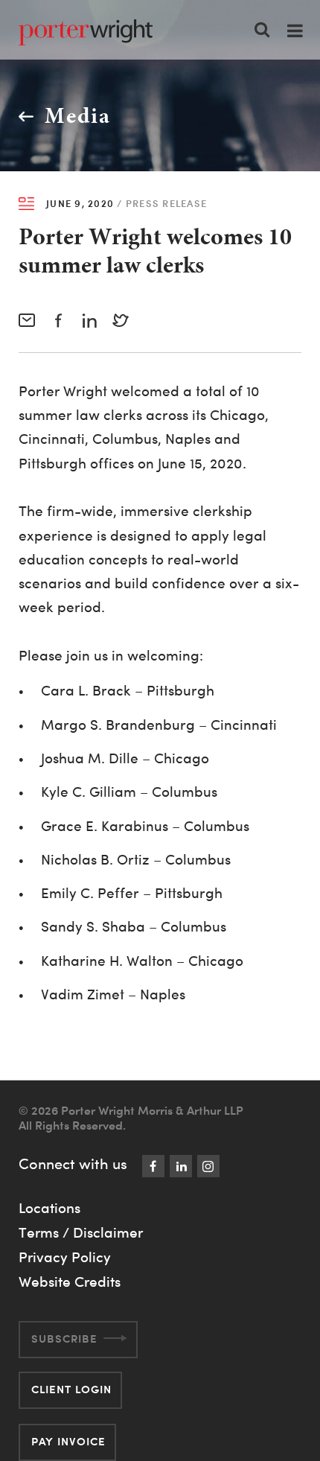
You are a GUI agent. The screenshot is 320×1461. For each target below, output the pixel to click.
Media (78, 115)
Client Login (71, 1389)
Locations (49, 1208)
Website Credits (70, 1281)
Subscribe (64, 1338)
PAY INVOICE (68, 1441)
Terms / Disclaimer (81, 1232)
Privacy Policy (65, 1257)
